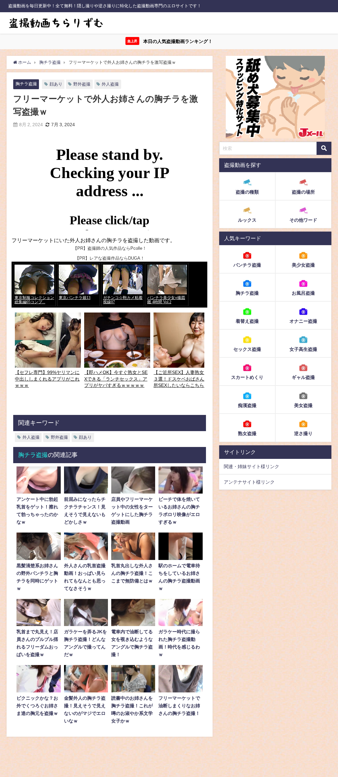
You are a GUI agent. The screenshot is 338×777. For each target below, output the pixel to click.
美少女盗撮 (303, 265)
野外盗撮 (81, 84)
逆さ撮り (303, 433)
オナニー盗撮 (303, 321)
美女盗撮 (303, 405)
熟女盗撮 (247, 433)
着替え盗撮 (247, 321)
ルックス (247, 220)
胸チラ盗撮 (26, 84)
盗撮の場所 (303, 192)
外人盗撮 (110, 84)
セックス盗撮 (247, 349)
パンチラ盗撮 (247, 265)
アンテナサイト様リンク (249, 482)
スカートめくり (247, 377)
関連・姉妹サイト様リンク (251, 466)
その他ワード (303, 220)
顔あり (56, 84)
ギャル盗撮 (303, 377)
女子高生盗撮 (303, 349)
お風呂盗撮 (303, 293)
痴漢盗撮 (247, 405)
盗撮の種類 (247, 192)
